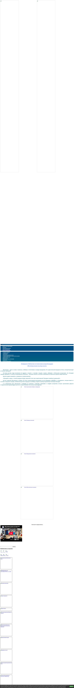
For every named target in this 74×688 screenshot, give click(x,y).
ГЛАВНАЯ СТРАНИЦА (6, 352)
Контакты (4, 347)
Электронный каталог (7, 348)
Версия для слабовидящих (7, 346)
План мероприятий (6, 349)
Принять (71, 686)
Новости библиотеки (6, 350)
